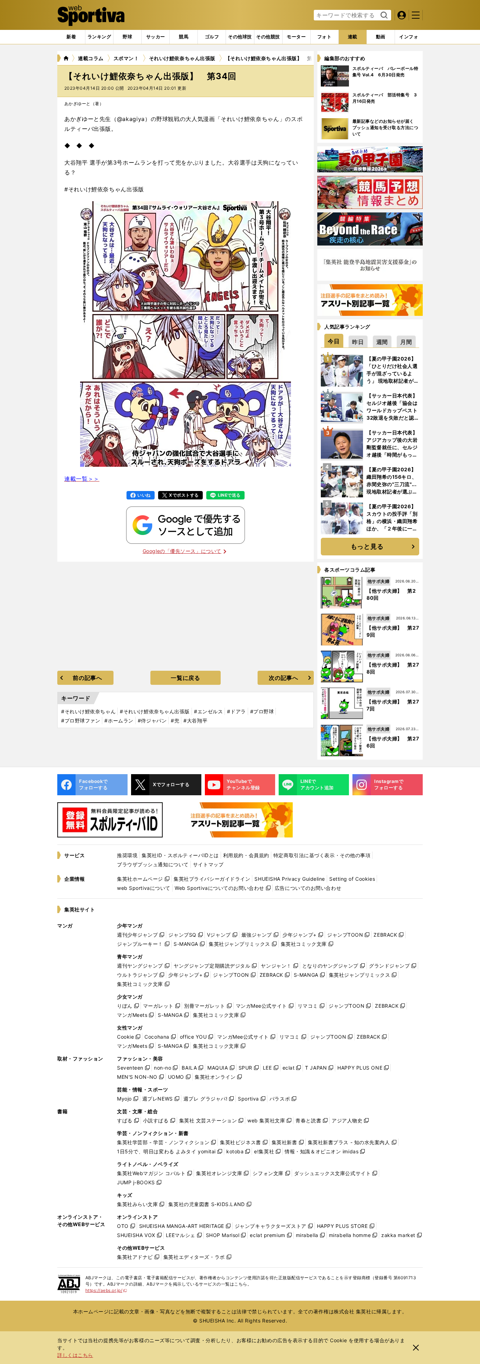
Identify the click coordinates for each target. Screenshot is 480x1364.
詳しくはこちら (75, 1355)
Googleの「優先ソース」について (182, 551)
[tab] (127, 37)
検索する (383, 15)
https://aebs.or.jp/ (106, 1290)
